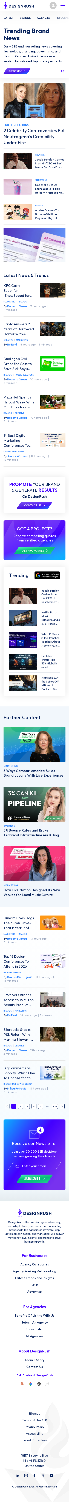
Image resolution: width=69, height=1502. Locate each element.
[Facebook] (34, 1475)
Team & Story (34, 1360)
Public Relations (24, 375)
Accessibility (34, 1434)
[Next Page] (62, 1106)
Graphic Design (12, 972)
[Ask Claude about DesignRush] (22, 1384)
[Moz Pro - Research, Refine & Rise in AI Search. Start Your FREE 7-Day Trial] (34, 245)
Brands (23, 301)
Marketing (10, 301)
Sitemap (34, 1414)
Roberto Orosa (17, 306)
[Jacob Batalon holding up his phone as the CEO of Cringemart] (18, 161)
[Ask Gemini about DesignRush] (30, 1384)
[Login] (53, 5)
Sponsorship (35, 1329)
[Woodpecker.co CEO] (34, 804)
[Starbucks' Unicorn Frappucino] (18, 187)
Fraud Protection (34, 1440)
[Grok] (47, 1384)
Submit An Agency (34, 1322)
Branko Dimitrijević (19, 977)
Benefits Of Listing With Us (34, 1316)
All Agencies (34, 1336)
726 (55, 1106)
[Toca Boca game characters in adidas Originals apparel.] (18, 212)
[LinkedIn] (17, 1475)
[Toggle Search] (62, 71)
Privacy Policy (34, 1427)
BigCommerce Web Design (18, 1084)
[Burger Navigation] (62, 5)
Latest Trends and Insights (34, 1278)
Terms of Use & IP (34, 1420)
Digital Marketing (14, 451)
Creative (8, 340)
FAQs (34, 1285)
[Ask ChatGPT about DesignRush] (39, 1384)
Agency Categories (34, 1264)
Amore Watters (17, 456)
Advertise (34, 1292)
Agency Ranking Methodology (34, 1271)
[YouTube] (51, 1475)
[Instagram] (26, 1475)
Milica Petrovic (16, 1088)
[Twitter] (43, 1475)
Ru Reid (12, 344)
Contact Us (34, 1367)
